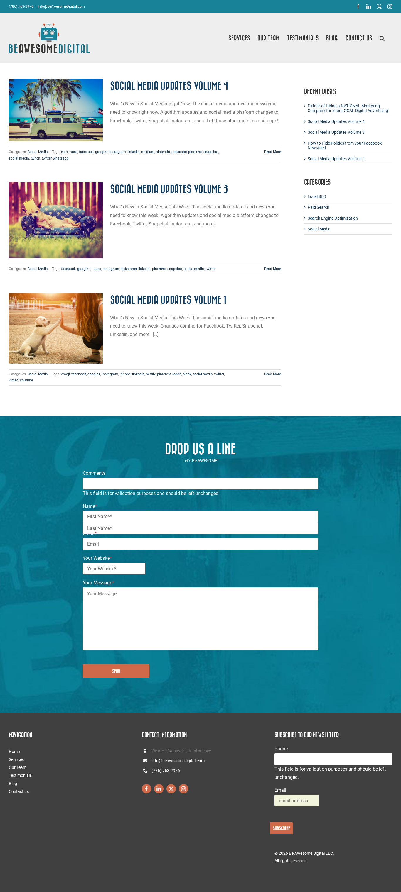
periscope (179, 152)
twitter (46, 158)
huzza (96, 269)
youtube (26, 380)
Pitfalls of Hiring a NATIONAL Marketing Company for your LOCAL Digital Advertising (348, 108)
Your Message (98, 583)
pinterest (195, 152)
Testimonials (20, 775)
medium (147, 152)
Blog (13, 783)
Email (90, 533)
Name (90, 506)
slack (187, 374)
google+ (101, 152)
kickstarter (129, 269)
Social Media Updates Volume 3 (169, 189)
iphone (125, 374)
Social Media (38, 152)
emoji (65, 374)
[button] (382, 38)
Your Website (97, 558)
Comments (94, 473)
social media (19, 158)
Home (14, 751)
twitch (35, 158)
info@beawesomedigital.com (178, 760)
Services (16, 759)
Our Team (17, 767)
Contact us (19, 791)
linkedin (133, 152)
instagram (117, 152)
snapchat (210, 152)
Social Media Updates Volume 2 (336, 158)
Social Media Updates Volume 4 (169, 85)
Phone (281, 749)
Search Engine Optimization (333, 218)
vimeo (13, 380)
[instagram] (183, 788)
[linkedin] (159, 788)
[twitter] (171, 788)
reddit (176, 374)
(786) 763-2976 (165, 770)
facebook (86, 152)
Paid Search (318, 207)
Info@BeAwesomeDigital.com (61, 6)
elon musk (69, 152)
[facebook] (146, 788)
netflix (151, 374)
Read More (272, 152)
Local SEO (317, 196)
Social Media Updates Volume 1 (168, 299)
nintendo (163, 152)
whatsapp (61, 158)
